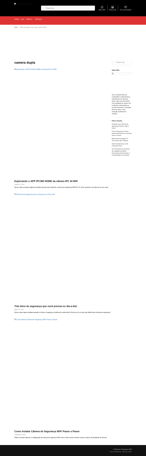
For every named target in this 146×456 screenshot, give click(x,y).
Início (16, 27)
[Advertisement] (73, 45)
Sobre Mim (102, 10)
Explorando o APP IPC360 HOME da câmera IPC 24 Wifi (46, 181)
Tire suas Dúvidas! (125, 10)
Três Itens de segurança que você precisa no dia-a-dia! (45, 306)
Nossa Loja (112, 10)
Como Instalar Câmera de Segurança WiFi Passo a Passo (47, 431)
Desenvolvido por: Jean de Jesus (121, 451)
